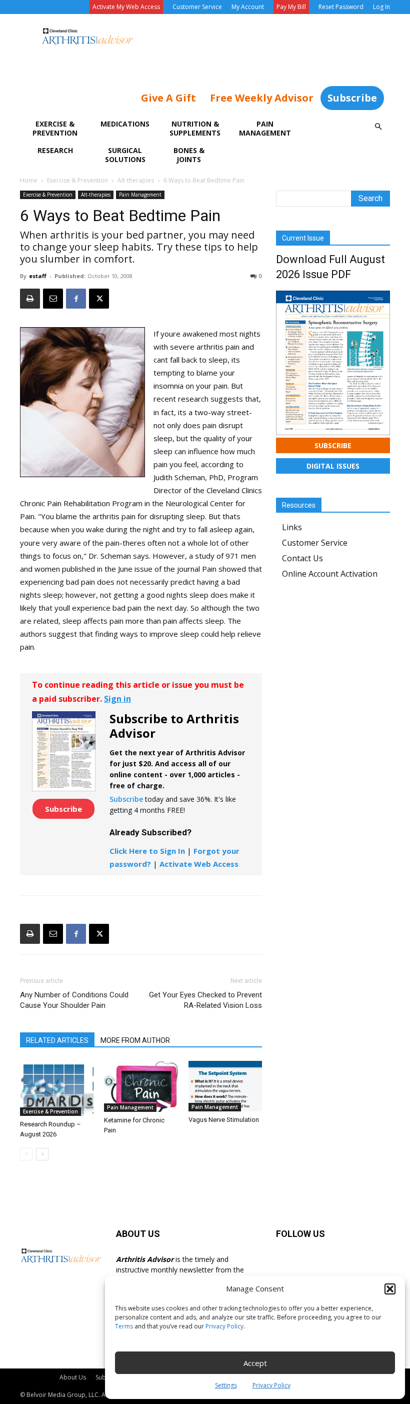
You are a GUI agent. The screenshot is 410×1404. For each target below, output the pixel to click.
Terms (124, 1326)
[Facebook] (76, 299)
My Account (248, 7)
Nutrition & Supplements (195, 128)
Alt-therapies (136, 180)
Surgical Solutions (125, 155)
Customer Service (197, 7)
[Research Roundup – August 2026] (57, 1088)
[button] (390, 1289)
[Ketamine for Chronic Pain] (141, 1086)
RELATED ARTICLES (57, 1040)
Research (55, 150)
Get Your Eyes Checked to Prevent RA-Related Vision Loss (205, 1000)
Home (29, 180)
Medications (125, 124)
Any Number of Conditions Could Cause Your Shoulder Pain (74, 1000)
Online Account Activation (330, 573)
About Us (73, 1377)
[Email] (53, 299)
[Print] (30, 299)
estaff (37, 276)
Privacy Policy (225, 1326)
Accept (255, 1363)
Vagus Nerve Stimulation (223, 1119)
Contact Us (302, 558)
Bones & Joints (189, 155)
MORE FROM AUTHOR (135, 1040)
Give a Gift (168, 98)
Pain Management (265, 128)
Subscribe (352, 98)
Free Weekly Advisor (262, 98)
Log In (381, 7)
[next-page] (42, 1154)
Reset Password (341, 7)
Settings (226, 1385)
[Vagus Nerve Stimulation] (225, 1086)
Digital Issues (333, 466)
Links (292, 527)
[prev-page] (26, 1154)
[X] (99, 299)
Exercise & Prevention (55, 128)
